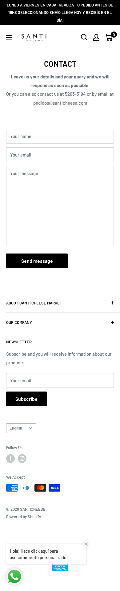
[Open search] (84, 37)
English (16, 427)
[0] (109, 37)
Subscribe (26, 399)
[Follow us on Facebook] (10, 458)
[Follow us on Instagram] (22, 458)
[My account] (96, 37)
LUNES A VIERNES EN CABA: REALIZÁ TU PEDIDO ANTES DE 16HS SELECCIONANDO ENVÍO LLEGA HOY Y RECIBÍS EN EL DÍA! (60, 12)
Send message (37, 261)
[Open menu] (9, 37)
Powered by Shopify (23, 516)
